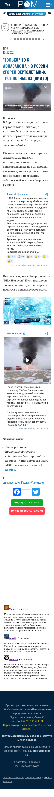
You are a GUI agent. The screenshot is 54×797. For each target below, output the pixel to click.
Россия (25, 482)
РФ (31, 482)
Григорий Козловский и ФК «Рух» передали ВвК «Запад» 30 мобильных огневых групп (30, 29)
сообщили (19, 285)
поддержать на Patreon (27, 511)
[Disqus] (27, 558)
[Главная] (27, 4)
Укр (7, 4)
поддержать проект (27, 502)
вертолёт (39, 482)
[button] (11, 39)
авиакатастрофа (11, 482)
